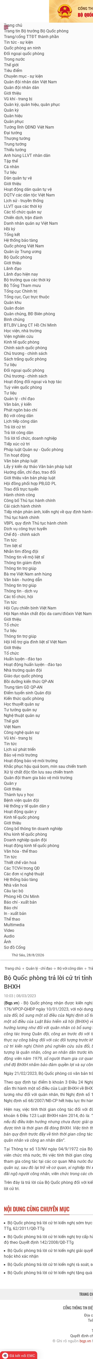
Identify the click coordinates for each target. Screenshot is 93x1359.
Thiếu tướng (15, 149)
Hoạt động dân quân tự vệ (28, 189)
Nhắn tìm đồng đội (21, 551)
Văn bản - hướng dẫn (23, 579)
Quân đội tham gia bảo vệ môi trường (38, 777)
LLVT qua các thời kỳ (23, 206)
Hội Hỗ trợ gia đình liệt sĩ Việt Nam (35, 642)
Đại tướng (13, 132)
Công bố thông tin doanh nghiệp (33, 828)
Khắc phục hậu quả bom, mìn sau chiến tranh (45, 766)
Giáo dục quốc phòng (23, 675)
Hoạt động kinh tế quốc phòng (31, 845)
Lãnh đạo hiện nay (21, 274)
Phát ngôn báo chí (20, 410)
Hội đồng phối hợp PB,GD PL (30, 483)
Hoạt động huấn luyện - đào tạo (33, 664)
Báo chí (11, 907)
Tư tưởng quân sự (20, 709)
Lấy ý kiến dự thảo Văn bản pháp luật (38, 466)
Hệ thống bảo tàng (21, 240)
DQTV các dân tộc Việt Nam (29, 195)
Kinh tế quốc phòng (21, 342)
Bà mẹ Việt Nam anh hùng (28, 574)
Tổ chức (11, 625)
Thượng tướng (17, 138)
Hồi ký (9, 229)
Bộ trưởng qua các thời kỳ (27, 279)
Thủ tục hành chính (21, 517)
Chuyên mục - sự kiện (23, 76)
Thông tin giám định (22, 562)
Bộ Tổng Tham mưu (22, 285)
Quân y (10, 783)
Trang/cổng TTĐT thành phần (31, 36)
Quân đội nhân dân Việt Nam (30, 81)
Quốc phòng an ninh (22, 48)
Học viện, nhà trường (23, 330)
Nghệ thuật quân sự (22, 715)
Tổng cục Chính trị (20, 291)
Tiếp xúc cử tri (17, 444)
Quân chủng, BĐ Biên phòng (29, 313)
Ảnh (7, 941)
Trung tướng (15, 144)
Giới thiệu (12, 93)
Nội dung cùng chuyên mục (36, 1209)
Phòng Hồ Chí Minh (21, 896)
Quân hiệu (13, 115)
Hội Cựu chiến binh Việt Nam (30, 608)
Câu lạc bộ (13, 890)
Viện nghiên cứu (18, 336)
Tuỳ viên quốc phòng (23, 387)
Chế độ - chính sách (22, 534)
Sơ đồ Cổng (14, 947)
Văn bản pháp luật (20, 460)
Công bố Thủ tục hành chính (30, 500)
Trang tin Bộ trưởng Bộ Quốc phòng (36, 31)
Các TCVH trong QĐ (22, 868)
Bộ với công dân (70, 968)
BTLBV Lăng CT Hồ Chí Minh (30, 325)
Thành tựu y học (19, 794)
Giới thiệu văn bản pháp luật (29, 477)
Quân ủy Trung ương (22, 251)
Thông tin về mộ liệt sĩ (24, 557)
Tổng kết (12, 234)
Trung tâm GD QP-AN (23, 687)
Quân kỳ (11, 110)
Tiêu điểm (13, 70)
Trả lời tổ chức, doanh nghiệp (30, 438)
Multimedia (14, 924)
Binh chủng (14, 319)
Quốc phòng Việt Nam (24, 246)
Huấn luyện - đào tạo (23, 658)
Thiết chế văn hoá (20, 862)
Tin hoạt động (17, 455)
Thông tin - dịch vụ (21, 591)
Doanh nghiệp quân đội (25, 840)
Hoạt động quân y (20, 811)
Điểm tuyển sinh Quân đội (27, 692)
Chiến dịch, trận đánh (23, 217)
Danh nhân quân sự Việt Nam (31, 223)
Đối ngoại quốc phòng (24, 53)
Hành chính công (19, 494)
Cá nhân (11, 166)
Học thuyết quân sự (22, 704)
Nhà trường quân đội (23, 670)
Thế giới (11, 64)
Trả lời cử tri (15, 427)
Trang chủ (13, 25)
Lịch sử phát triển (20, 749)
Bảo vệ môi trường (20, 755)
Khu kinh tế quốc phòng (25, 834)
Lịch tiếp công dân (20, 421)
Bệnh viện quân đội (21, 800)
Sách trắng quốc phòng (25, 359)
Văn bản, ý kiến (18, 404)
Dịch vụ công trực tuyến (25, 528)
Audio (9, 936)
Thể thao (12, 919)
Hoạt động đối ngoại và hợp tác (33, 381)
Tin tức (10, 540)
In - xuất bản (15, 913)
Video (9, 930)
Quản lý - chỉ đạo (19, 398)
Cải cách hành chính (22, 506)
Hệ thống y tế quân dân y (26, 806)
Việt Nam (12, 726)
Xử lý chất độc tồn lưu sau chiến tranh (38, 772)
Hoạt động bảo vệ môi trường (31, 760)
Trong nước (14, 59)
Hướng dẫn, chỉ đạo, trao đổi (30, 472)
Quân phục (14, 121)
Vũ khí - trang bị (18, 98)
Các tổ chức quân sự (23, 212)
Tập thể (11, 161)
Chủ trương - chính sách (25, 353)
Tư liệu (10, 172)
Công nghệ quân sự (22, 732)
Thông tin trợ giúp (20, 568)
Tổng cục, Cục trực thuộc (26, 296)
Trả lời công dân (18, 432)
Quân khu (12, 302)
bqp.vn (85, 1341)
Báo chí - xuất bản (20, 902)
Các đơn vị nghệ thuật (24, 873)
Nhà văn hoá (15, 885)
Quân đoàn (14, 308)
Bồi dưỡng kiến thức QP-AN (28, 681)
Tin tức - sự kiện (18, 42)
